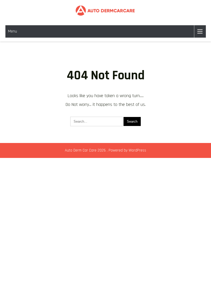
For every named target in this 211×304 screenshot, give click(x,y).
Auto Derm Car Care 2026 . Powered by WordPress (105, 150)
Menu (12, 31)
